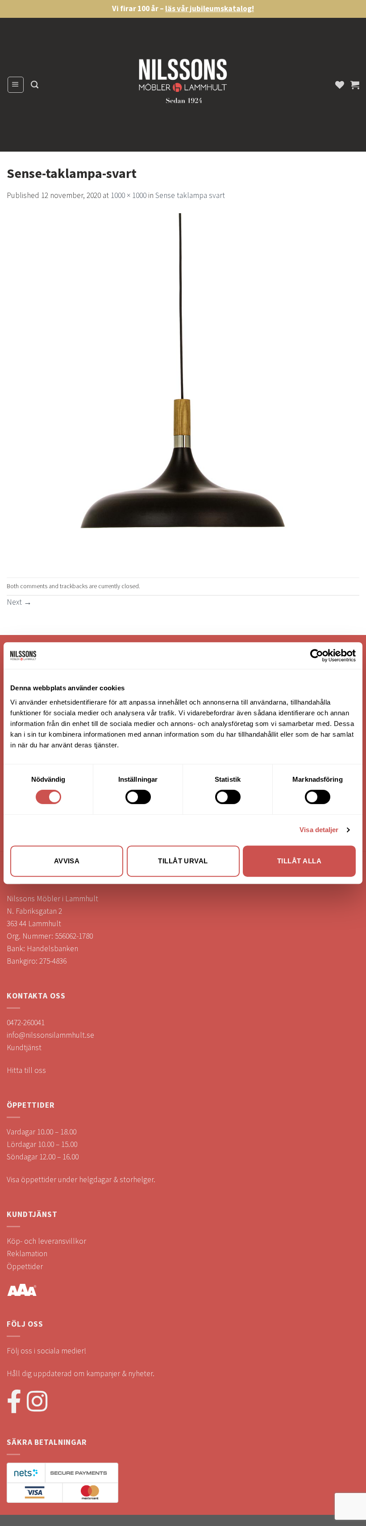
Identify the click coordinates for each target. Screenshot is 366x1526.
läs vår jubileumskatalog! (209, 8)
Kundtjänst (24, 1047)
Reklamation (27, 1253)
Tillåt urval (183, 861)
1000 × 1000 (128, 195)
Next (19, 602)
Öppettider (25, 1266)
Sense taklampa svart (190, 195)
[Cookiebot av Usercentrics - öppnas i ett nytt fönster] (317, 655)
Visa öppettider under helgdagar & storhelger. (81, 1179)
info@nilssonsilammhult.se (50, 1035)
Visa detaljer (318, 829)
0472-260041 (26, 1022)
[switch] (138, 797)
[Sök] (34, 85)
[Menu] (16, 84)
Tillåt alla (299, 861)
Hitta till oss (26, 1070)
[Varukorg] (354, 85)
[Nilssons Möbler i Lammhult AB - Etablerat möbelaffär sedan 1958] (183, 85)
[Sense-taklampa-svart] (183, 389)
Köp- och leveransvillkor (46, 1241)
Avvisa (67, 861)
